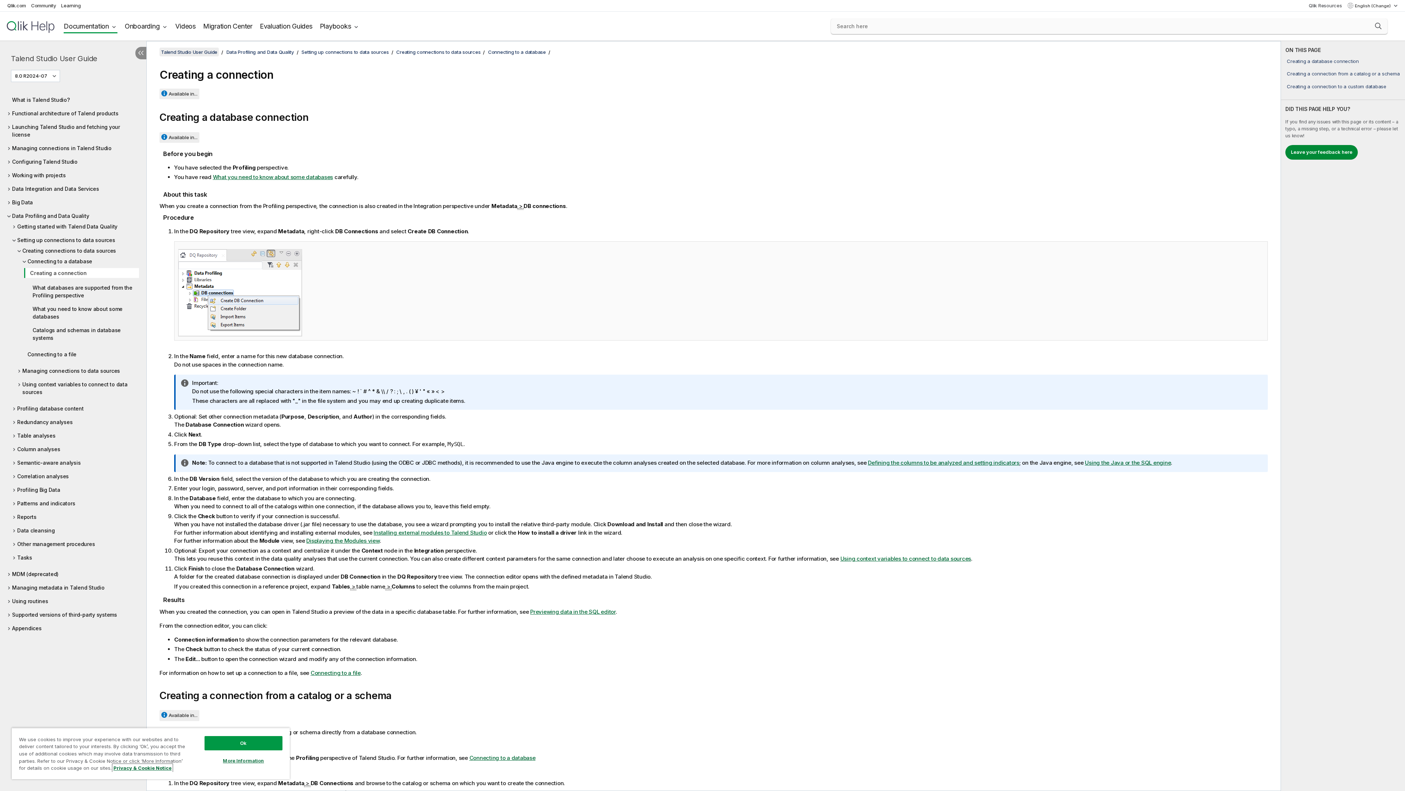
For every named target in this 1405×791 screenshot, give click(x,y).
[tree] (73, 362)
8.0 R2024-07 (31, 76)
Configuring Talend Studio (45, 162)
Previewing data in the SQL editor (573, 611)
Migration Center (227, 26)
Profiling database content (50, 408)
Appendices (27, 628)
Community (43, 5)
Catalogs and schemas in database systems (77, 334)
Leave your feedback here (1321, 152)
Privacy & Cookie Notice (142, 768)
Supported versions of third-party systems (64, 615)
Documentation (86, 26)
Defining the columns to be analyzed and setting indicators (943, 462)
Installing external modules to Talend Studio (430, 532)
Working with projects (39, 175)
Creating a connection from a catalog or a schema (1343, 74)
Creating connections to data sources (69, 251)
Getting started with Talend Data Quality (67, 226)
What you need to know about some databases (78, 313)
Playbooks (335, 26)
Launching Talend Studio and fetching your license (66, 131)
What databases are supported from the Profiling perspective (82, 291)
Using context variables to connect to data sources (75, 388)
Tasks (24, 557)
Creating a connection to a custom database (1336, 86)
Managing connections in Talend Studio (62, 148)
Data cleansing (36, 530)
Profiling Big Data (38, 490)
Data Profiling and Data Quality (50, 216)
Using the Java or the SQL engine (1128, 462)
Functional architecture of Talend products (65, 113)
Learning (70, 5)
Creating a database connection (1323, 61)
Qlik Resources (1325, 5)
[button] (1378, 26)
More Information (243, 761)
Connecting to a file (51, 354)
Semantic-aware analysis (48, 463)
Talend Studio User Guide (54, 58)
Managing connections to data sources (71, 371)
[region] (151, 753)
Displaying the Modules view (342, 540)
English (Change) (1373, 5)
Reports (26, 517)
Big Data (22, 202)
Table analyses (36, 435)
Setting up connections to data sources (66, 240)
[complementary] (1343, 416)
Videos (185, 26)
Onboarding (142, 26)
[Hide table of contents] (140, 53)
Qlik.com (16, 5)
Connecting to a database (59, 261)
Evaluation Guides (286, 26)
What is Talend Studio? (41, 100)
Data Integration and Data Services (55, 189)
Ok (243, 743)
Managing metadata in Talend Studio (58, 587)
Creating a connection (58, 273)
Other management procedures (56, 544)
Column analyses (38, 449)
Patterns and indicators (46, 503)
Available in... (183, 94)
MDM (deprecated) (35, 574)
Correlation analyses (43, 476)
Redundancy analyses (44, 422)
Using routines (30, 601)
